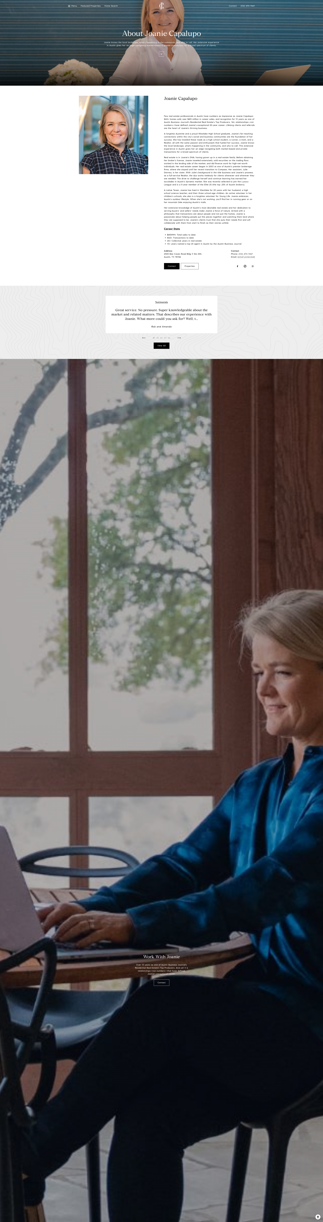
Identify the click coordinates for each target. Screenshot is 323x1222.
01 (154, 338)
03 (161, 338)
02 (158, 338)
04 (165, 338)
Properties (190, 266)
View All (161, 345)
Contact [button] (172, 266)
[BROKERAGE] (245, 266)
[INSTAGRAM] (252, 266)
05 (169, 338)
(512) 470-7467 (248, 6)
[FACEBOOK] (237, 266)
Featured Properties (91, 6)
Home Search (111, 6)
